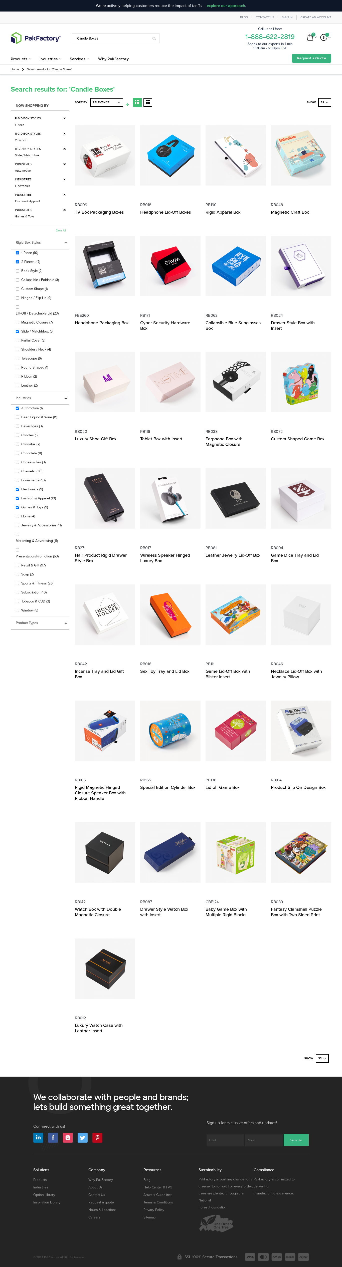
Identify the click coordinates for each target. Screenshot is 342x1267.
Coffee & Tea (34, 462)
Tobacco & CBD (36, 601)
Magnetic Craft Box (290, 212)
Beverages (32, 426)
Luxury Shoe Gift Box (95, 439)
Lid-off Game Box (223, 787)
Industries (40, 1187)
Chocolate (32, 453)
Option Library (44, 1195)
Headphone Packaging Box (102, 323)
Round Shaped (35, 367)
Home (15, 69)
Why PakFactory (100, 1180)
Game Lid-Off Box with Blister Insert (228, 674)
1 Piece (30, 252)
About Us (95, 1187)
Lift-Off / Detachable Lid (38, 313)
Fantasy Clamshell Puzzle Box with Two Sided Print (296, 911)
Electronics (32, 489)
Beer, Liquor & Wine (39, 417)
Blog (244, 17)
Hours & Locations (102, 1210)
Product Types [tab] (27, 623)
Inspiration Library (46, 1202)
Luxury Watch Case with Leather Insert (99, 1028)
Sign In (287, 17)
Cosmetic (32, 471)
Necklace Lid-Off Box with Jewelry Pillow (296, 674)
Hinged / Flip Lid (36, 297)
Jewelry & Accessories (42, 525)
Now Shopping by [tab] (32, 106)
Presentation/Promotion (38, 556)
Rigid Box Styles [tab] (28, 242)
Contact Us (265, 17)
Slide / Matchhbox (38, 331)
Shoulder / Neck (36, 349)
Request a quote (101, 1202)
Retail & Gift (34, 565)
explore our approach (226, 5)
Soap (28, 574)
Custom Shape (35, 288)
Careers (94, 1217)
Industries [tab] (23, 398)
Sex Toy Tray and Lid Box (165, 671)
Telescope (32, 358)
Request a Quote (311, 58)
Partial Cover (34, 340)
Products (40, 1180)
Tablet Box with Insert (161, 439)
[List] (147, 102)
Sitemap (149, 1217)
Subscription (34, 592)
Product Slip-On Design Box (298, 787)
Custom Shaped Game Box (297, 439)
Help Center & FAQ (158, 1187)
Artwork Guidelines (158, 1195)
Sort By (81, 102)
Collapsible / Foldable (40, 279)
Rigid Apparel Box (223, 212)
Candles (30, 435)
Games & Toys (35, 507)
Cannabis (31, 444)
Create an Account (315, 17)
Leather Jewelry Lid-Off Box (233, 555)
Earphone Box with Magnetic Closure (224, 441)
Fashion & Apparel (39, 498)
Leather (30, 385)
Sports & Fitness (38, 583)
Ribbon (29, 376)
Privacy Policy (153, 1210)
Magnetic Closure (37, 322)
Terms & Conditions (158, 1202)
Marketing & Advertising (37, 540)
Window (30, 610)
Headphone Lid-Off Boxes (165, 212)
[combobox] (115, 38)
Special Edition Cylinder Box (168, 787)
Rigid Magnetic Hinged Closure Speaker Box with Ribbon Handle (100, 793)
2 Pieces (31, 261)
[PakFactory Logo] (36, 38)
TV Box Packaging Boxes (99, 212)
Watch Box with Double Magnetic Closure (98, 911)
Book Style (32, 270)
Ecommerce (34, 480)
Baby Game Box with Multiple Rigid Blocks (226, 911)
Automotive (32, 408)
